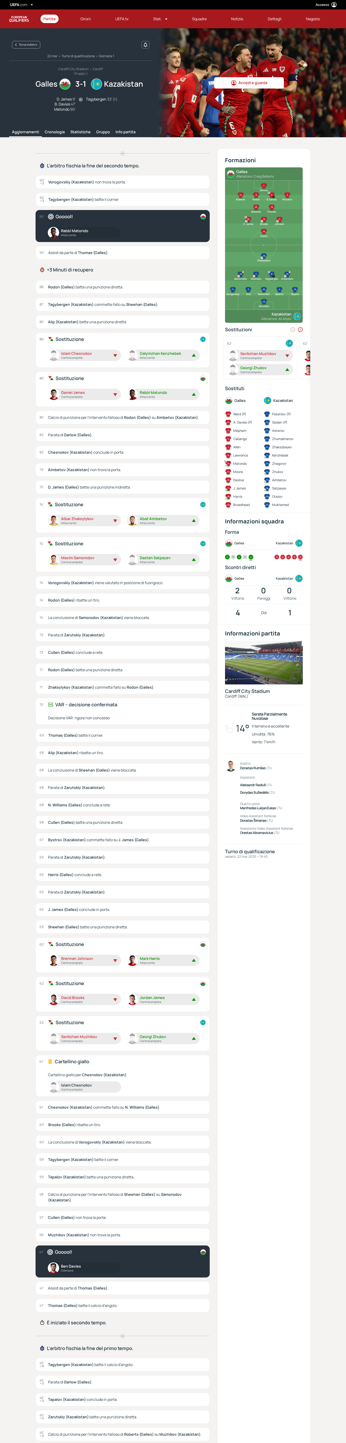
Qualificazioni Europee (19, 18)
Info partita (126, 132)
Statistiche (80, 132)
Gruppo (103, 132)
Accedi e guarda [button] (252, 82)
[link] (49, 18)
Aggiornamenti (25, 132)
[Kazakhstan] (203, 339)
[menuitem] (56, 18)
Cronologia (55, 132)
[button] (160, 18)
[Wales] (203, 216)
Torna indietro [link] (28, 45)
